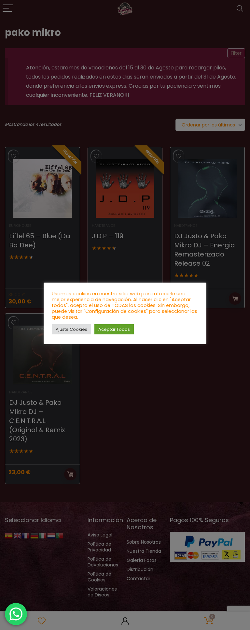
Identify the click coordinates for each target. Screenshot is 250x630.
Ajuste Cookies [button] (71, 329)
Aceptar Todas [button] (114, 329)
